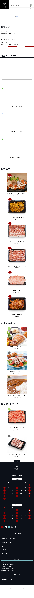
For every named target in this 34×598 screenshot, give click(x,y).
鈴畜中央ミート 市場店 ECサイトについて (11, 44)
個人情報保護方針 (6, 542)
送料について (5, 546)
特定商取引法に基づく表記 (8, 538)
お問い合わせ (5, 553)
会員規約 (4, 550)
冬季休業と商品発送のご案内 (8, 33)
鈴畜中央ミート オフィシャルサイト (10, 579)
